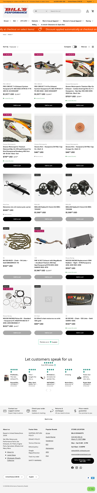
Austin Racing (50, 437)
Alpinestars (50, 448)
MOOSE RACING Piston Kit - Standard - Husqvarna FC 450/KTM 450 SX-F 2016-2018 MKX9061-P (17, 320)
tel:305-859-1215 (59, 1)
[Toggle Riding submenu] (38, 24)
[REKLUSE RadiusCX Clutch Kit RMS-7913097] (48, 188)
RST (47, 445)
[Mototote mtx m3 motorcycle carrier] (17, 188)
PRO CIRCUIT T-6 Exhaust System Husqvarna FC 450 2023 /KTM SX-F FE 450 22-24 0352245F (17, 88)
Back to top (48, 419)
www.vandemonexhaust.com (81, 454)
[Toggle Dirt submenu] (17, 21)
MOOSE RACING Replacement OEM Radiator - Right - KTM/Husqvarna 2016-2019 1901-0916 (78, 262)
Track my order (34, 457)
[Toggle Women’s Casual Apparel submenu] (83, 21)
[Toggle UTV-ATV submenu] (29, 21)
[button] (93, 11)
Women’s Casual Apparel (72, 21)
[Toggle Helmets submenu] (39, 21)
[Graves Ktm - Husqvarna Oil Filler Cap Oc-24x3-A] (48, 128)
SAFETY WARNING (35, 460)
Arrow (48, 433)
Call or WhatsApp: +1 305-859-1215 (82, 460)
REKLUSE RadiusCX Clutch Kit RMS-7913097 (47, 208)
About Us (10, 452)
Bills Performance (12, 486)
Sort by (5, 47)
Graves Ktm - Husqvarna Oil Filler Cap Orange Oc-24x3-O (80, 148)
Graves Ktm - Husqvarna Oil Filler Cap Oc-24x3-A (48, 148)
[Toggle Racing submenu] (92, 21)
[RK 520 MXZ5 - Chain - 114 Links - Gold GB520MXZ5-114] (17, 241)
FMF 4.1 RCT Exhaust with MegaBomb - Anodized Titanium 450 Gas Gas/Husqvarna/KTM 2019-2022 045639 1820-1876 (48, 263)
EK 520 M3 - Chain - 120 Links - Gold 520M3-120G (79, 319)
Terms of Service (34, 443)
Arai (47, 456)
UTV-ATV (23, 21)
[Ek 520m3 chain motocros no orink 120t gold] (48, 299)
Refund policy (33, 447)
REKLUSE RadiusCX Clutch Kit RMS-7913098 (79, 208)
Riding (34, 25)
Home (4, 34)
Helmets (35, 21)
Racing (88, 21)
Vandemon (49, 441)
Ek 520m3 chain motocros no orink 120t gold (47, 319)
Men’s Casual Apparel (50, 21)
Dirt (14, 21)
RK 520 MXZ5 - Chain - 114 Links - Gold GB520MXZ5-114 (15, 261)
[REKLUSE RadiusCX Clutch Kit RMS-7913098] (80, 188)
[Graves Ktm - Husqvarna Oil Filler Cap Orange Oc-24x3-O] (80, 128)
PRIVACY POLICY (34, 439)
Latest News (11, 455)
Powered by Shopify (22, 486)
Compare (67, 47)
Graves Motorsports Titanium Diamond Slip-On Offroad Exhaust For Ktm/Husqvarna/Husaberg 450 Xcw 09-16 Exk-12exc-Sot (17, 150)
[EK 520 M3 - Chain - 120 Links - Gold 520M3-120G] (80, 299)
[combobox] (57, 11)
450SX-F (10, 34)
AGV (47, 452)
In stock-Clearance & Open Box (53, 25)
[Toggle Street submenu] (10, 21)
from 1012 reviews (47, 365)
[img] (48, 363)
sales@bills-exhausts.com (80, 451)
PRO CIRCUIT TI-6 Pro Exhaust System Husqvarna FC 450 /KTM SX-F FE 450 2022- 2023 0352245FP (48, 88)
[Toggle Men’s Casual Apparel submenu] (60, 21)
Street (6, 21)
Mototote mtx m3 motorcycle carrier (17, 207)
